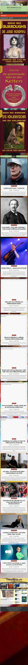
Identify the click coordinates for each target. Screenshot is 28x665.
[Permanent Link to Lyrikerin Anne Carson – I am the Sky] (14, 171)
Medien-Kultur (14, 186)
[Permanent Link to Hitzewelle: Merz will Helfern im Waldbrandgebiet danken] (14, 289)
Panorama (14, 299)
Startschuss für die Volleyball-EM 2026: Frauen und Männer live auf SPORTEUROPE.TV (14, 502)
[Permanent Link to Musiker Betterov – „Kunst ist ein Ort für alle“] (14, 251)
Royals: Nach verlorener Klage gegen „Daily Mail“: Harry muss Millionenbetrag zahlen (14, 370)
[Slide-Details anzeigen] (14, 42)
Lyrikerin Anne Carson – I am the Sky (14, 188)
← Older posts (3, 574)
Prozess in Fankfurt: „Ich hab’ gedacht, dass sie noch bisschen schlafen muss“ (14, 406)
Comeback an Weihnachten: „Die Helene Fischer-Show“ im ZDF (14, 533)
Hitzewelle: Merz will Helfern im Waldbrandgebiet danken (14, 302)
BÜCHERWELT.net (14, 7)
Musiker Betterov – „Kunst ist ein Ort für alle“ (14, 268)
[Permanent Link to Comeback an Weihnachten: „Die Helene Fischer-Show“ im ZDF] (14, 522)
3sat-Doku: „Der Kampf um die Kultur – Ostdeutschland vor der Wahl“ (14, 472)
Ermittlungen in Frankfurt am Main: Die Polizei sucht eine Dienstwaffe (14, 441)
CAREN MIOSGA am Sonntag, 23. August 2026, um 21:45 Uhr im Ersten (14, 563)
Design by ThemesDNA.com (14, 609)
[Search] (26, 13)
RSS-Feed (10, 190)
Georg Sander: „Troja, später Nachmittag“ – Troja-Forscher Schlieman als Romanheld (14, 228)
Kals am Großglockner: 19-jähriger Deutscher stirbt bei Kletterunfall (14, 338)
